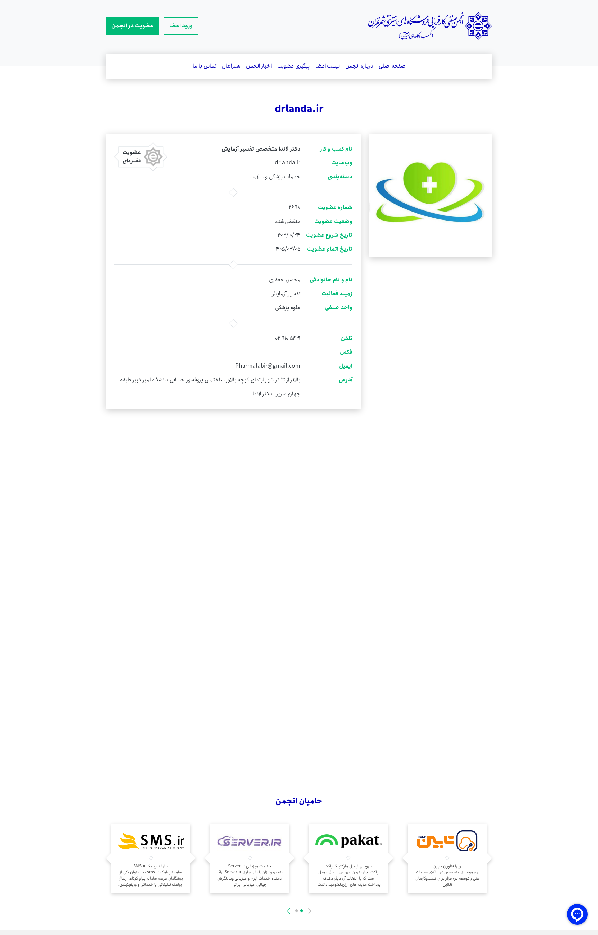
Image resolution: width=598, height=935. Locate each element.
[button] (301, 911)
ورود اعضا (181, 25)
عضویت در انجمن (132, 25)
